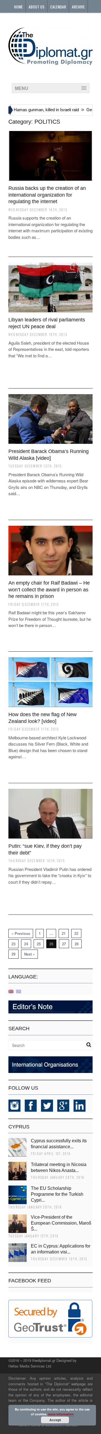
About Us (36, 7)
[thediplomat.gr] (50, 62)
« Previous (21, 933)
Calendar (58, 7)
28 (77, 943)
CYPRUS (18, 1127)
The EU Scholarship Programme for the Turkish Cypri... (57, 1194)
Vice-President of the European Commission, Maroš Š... (61, 1223)
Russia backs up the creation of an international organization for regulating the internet (47, 194)
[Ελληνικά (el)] (18, 991)
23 (13, 943)
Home (18, 7)
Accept (55, 1419)
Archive (78, 7)
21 (64, 933)
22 (76, 933)
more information (61, 1414)
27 (64, 943)
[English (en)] (10, 991)
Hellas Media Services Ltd (29, 1366)
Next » (29, 954)
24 (26, 943)
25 (39, 943)
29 (13, 954)
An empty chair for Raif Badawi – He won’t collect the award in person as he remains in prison (49, 589)
